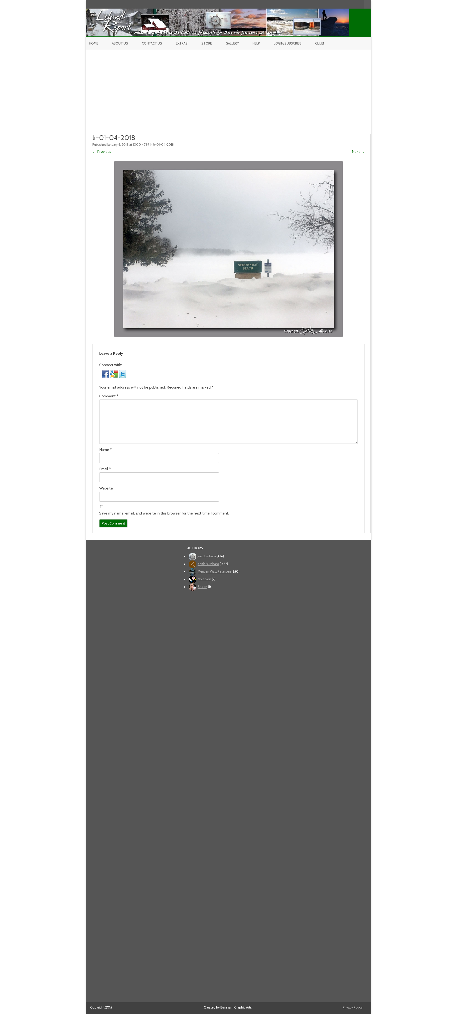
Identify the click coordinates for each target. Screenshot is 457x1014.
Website (106, 488)
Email (105, 469)
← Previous (101, 151)
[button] (106, 376)
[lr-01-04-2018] (228, 249)
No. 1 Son (204, 579)
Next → (358, 151)
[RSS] (361, 4)
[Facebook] (341, 4)
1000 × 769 (141, 144)
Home (93, 43)
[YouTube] (346, 4)
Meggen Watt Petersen (214, 571)
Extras (182, 43)
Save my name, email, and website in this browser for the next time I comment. (164, 513)
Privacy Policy (353, 1007)
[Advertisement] (228, 85)
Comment (108, 396)
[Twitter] (336, 4)
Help (256, 43)
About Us (120, 43)
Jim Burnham (207, 556)
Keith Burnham (208, 564)
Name (105, 449)
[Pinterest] (356, 4)
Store (206, 43)
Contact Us (152, 43)
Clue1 (319, 43)
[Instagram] (351, 4)
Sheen (202, 587)
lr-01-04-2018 (163, 144)
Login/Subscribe (287, 43)
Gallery (232, 43)
